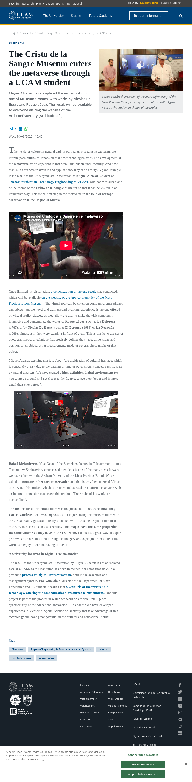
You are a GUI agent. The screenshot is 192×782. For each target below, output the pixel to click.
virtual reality (46, 657)
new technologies (21, 657)
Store (111, 719)
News (23, 33)
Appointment (115, 726)
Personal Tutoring (90, 712)
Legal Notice (87, 726)
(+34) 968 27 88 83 (146, 744)
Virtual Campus (88, 699)
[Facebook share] (11, 129)
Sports (60, 3)
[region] (96, 764)
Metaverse (17, 649)
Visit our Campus (117, 705)
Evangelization (45, 3)
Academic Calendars (91, 692)
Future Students (171, 3)
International (74, 3)
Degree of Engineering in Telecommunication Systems (61, 649)
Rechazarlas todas (143, 764)
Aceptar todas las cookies (143, 774)
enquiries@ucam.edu (144, 727)
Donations (114, 692)
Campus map (115, 712)
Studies (76, 16)
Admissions (114, 685)
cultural (103, 649)
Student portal (149, 3)
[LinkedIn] (20, 129)
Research (28, 3)
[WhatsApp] (26, 129)
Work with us (115, 699)
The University (53, 16)
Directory (85, 719)
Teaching (14, 3)
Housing (133, 3)
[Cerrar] (186, 764)
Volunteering (87, 705)
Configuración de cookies (143, 754)
